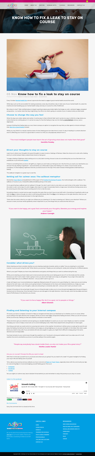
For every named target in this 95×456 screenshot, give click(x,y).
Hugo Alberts (18, 180)
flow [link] (13, 194)
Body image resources (69, 424)
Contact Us (39, 441)
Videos (65, 438)
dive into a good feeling (17, 127)
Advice (20, 96)
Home (37, 424)
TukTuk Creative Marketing (68, 454)
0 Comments (43, 96)
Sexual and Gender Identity (71, 428)
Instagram (11, 366)
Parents (38, 429)
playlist (26, 160)
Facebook (11, 368)
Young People (40, 427)
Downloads (66, 431)
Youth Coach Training (42, 434)
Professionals (40, 437)
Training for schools (42, 432)
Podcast (65, 433)
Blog (64, 436)
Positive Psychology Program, (52, 180)
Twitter (10, 370)
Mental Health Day (21, 100)
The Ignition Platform (42, 439)
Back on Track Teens (31, 96)
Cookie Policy (79, 454)
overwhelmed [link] (68, 120)
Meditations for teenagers (71, 426)
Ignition (9, 434)
